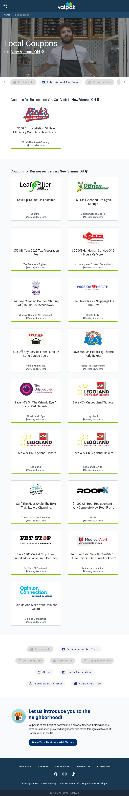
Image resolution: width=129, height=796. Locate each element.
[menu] (5, 6)
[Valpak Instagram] (64, 774)
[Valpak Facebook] (56, 774)
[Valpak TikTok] (73, 774)
